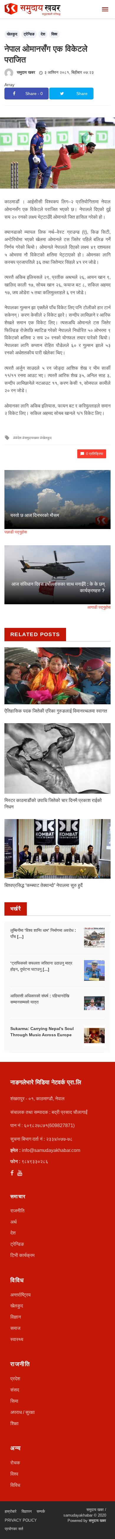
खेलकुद (12, 34)
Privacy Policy (21, 1520)
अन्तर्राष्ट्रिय (20, 1294)
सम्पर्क (41, 1511)
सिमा (14, 1401)
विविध (15, 1485)
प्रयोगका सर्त (14, 1529)
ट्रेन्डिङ (29, 34)
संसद (14, 1389)
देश (43, 34)
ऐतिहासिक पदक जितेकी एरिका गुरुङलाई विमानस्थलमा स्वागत (55, 710)
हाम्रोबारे (11, 1511)
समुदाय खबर (26, 72)
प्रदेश (15, 1378)
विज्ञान (15, 1316)
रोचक (15, 1462)
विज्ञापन (27, 1511)
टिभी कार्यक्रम (22, 1255)
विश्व (54, 34)
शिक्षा (14, 1423)
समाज (15, 1328)
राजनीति (17, 1210)
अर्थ (13, 1221)
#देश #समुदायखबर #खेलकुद (33, 438)
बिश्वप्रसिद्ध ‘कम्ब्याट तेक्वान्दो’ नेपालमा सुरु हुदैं (43, 885)
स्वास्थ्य (16, 1339)
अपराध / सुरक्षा (22, 1412)
